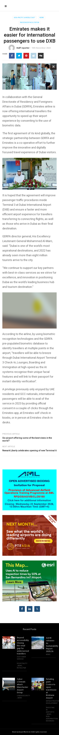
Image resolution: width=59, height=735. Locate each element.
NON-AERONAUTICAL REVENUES (52, 719)
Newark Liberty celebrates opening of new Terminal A (29, 450)
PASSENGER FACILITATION (29, 22)
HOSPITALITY (22, 663)
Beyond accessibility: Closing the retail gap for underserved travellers (22, 645)
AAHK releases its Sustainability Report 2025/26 (51, 644)
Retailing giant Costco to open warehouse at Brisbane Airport (51, 688)
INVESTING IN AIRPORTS (50, 710)
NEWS (41, 17)
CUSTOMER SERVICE (21, 658)
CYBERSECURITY (23, 695)
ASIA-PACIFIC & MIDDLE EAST (24, 17)
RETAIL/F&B (21, 668)
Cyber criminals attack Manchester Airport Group (22, 686)
